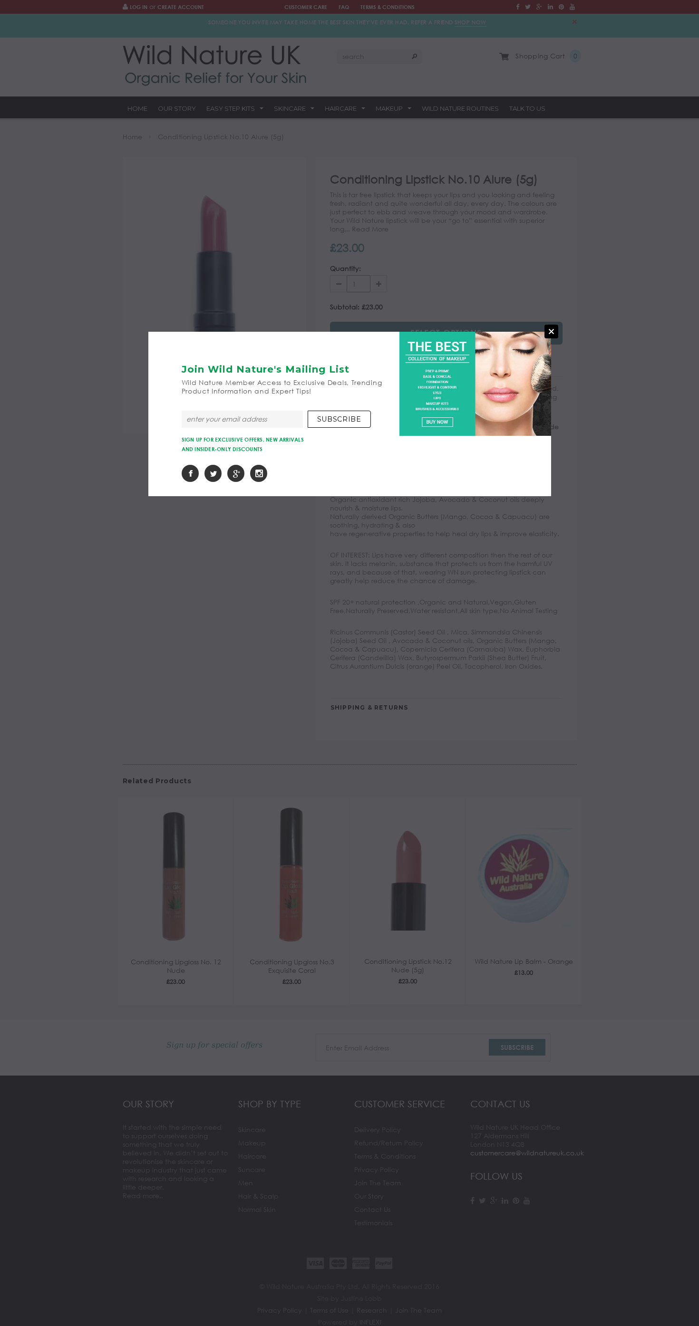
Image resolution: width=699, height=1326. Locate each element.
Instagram (258, 473)
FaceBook (190, 473)
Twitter (213, 473)
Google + (235, 473)
